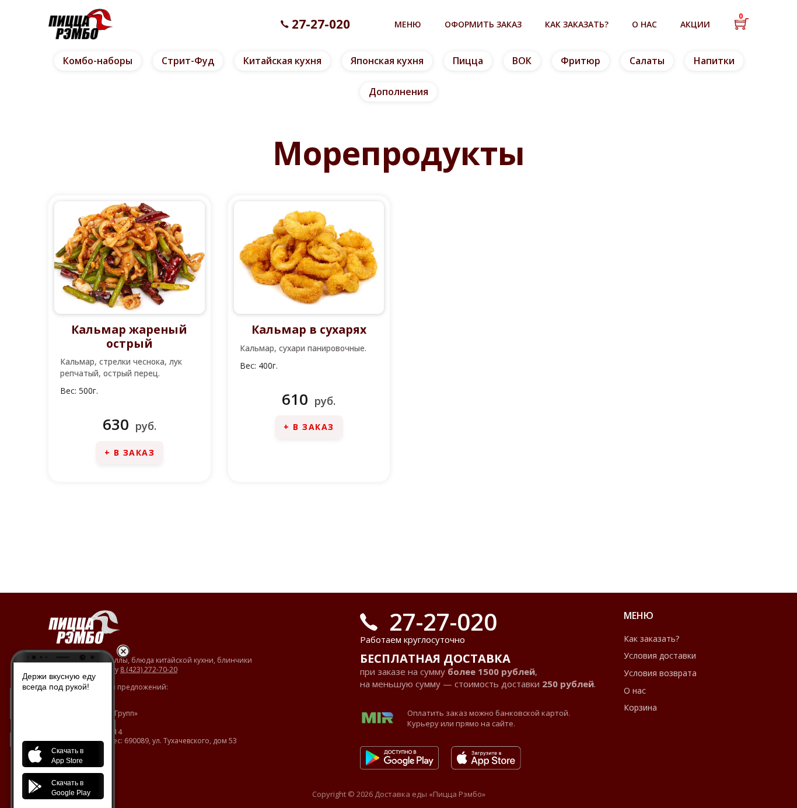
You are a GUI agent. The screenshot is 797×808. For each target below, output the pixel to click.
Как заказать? (577, 24)
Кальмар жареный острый (129, 336)
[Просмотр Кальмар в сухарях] (309, 257)
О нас (644, 24)
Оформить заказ (483, 24)
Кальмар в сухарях (308, 329)
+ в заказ (129, 452)
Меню (407, 24)
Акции (695, 24)
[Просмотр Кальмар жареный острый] (129, 257)
